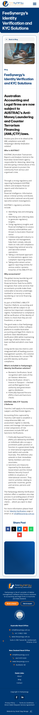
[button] (35, 4)
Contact (19, 683)
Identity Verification (18, 511)
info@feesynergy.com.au (24, 513)
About (19, 676)
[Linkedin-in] (22, 697)
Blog (19, 680)
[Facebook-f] (16, 697)
